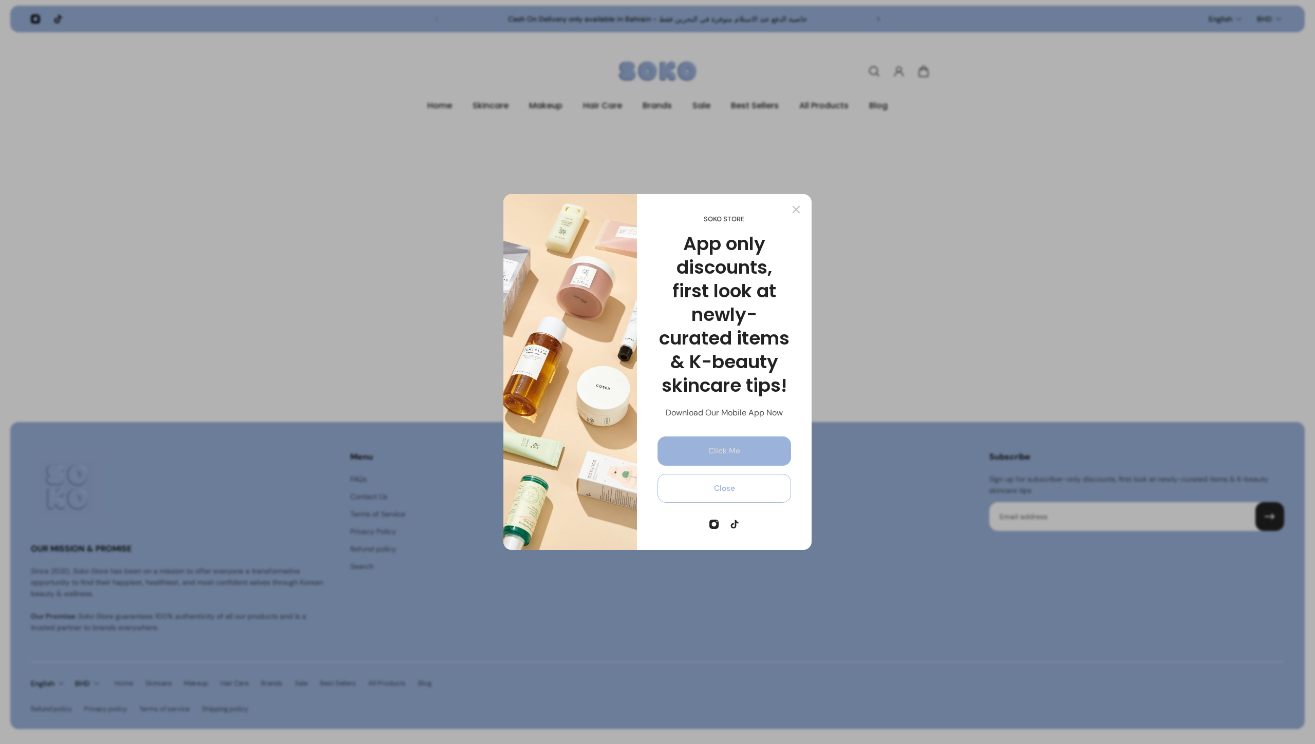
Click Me (724, 451)
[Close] (796, 209)
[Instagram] (714, 524)
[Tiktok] (734, 524)
